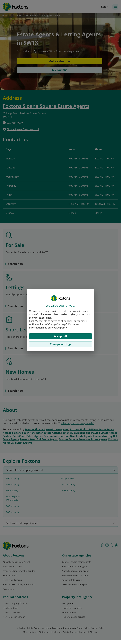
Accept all (60, 336)
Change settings (60, 344)
